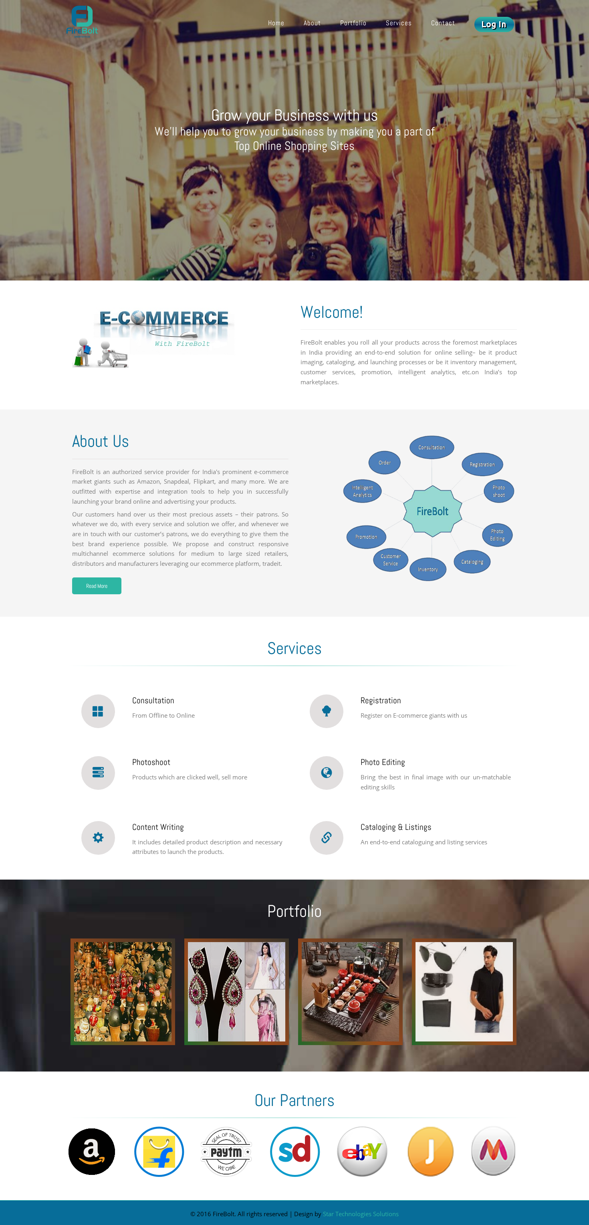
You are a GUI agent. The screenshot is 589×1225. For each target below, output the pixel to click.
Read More (96, 585)
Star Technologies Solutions (361, 1214)
